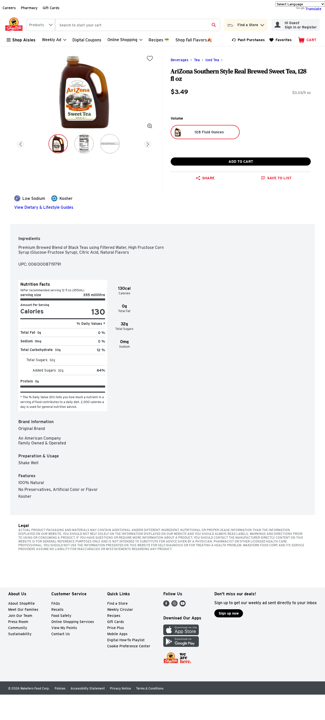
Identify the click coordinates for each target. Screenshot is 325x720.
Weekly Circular (120, 609)
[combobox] (41, 25)
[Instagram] (174, 605)
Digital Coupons (86, 40)
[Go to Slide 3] (110, 143)
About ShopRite (21, 603)
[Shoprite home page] (15, 25)
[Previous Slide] (20, 143)
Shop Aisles (24, 40)
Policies (60, 688)
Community (17, 628)
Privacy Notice (120, 688)
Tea (197, 60)
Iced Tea (212, 60)
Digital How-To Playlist (126, 640)
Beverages (179, 60)
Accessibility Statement (88, 688)
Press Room (18, 622)
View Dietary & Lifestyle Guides (43, 207)
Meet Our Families (23, 609)
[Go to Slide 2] (84, 143)
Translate (313, 9)
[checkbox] (150, 58)
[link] (248, 40)
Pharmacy (29, 8)
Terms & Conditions (150, 688)
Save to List (279, 178)
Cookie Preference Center (128, 646)
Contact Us (60, 634)
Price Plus (115, 628)
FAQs (55, 603)
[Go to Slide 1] (58, 143)
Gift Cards (51, 8)
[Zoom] (150, 126)
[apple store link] (181, 633)
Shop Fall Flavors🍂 (193, 40)
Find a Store (117, 603)
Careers (9, 8)
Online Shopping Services (72, 622)
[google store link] (181, 645)
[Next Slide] (147, 143)
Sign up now (229, 613)
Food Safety (61, 616)
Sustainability (19, 634)
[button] (262, 23)
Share (208, 178)
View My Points (64, 628)
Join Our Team (20, 616)
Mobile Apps (117, 634)
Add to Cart (241, 161)
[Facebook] (166, 605)
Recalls (57, 609)
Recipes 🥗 (159, 40)
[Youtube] (183, 605)
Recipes (113, 616)
